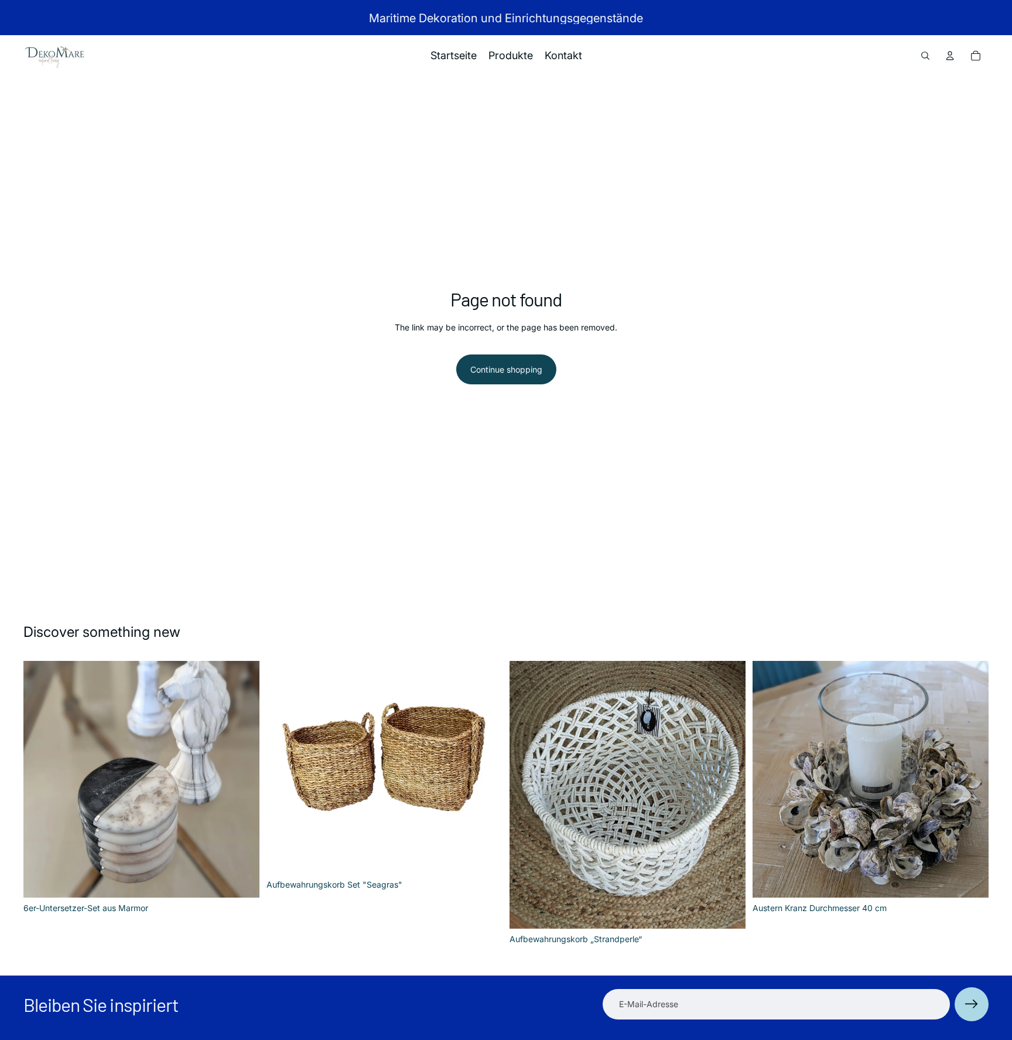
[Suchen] (925, 56)
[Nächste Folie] (241, 779)
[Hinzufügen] (241, 879)
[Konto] (950, 56)
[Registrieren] (972, 1004)
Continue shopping (506, 369)
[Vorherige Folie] (41, 779)
